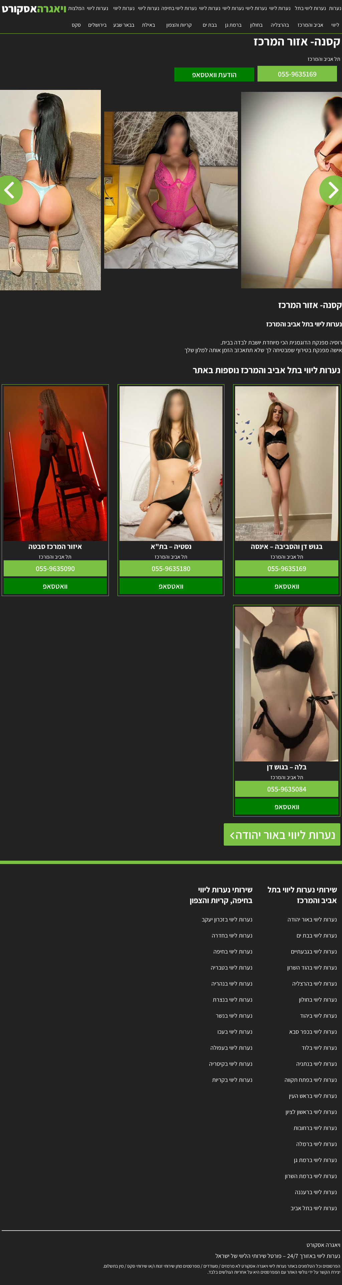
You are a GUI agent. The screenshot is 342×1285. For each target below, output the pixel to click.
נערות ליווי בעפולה (231, 1047)
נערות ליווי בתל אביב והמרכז (310, 16)
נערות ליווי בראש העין (313, 1096)
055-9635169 (297, 74)
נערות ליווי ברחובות (315, 1128)
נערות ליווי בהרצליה (280, 16)
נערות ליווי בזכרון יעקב (227, 919)
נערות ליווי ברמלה (316, 1144)
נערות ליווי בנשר (234, 1015)
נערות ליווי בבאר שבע (124, 16)
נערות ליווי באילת (148, 16)
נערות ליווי (335, 16)
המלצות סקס (76, 16)
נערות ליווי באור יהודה (285, 834)
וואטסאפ (287, 586)
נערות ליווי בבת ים (209, 16)
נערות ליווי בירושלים (97, 16)
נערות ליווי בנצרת (232, 999)
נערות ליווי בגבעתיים (314, 951)
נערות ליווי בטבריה (231, 967)
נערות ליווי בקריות (232, 1080)
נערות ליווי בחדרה (232, 935)
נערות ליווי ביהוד (318, 1015)
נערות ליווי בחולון (256, 16)
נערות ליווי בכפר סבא (313, 1031)
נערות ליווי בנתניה (316, 1063)
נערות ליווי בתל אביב (314, 1208)
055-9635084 (286, 789)
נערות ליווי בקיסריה (230, 1063)
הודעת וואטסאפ (214, 74)
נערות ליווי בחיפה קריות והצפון (179, 16)
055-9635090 (55, 568)
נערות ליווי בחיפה (232, 951)
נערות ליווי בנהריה (231, 983)
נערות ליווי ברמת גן (233, 16)
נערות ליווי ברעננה (316, 1192)
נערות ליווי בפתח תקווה (311, 1080)
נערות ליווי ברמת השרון (311, 1176)
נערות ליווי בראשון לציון (311, 1112)
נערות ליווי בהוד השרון (312, 967)
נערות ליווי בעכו (234, 1031)
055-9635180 (171, 568)
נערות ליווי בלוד (319, 1047)
